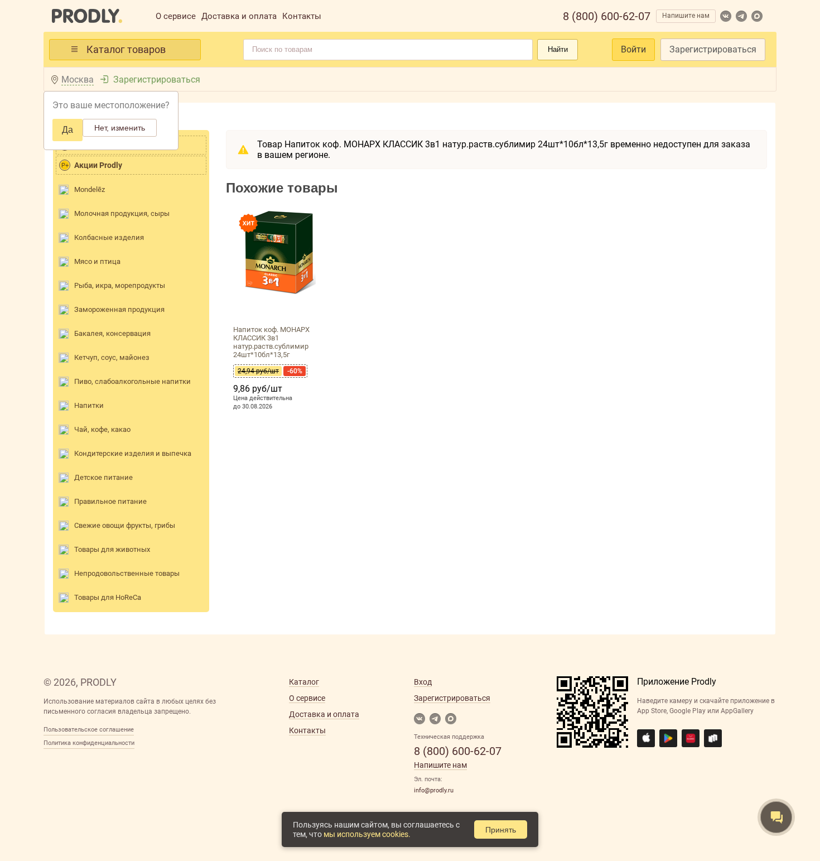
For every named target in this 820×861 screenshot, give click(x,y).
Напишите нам (686, 16)
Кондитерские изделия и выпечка (132, 453)
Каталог (304, 681)
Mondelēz (89, 189)
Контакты (301, 16)
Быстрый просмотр (280, 307)
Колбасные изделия (109, 237)
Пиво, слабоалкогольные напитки (132, 381)
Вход (423, 681)
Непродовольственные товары (127, 573)
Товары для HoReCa (107, 597)
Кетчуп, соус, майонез (111, 357)
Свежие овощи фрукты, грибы (124, 525)
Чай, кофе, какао (102, 429)
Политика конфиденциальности (89, 743)
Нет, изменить (119, 127)
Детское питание (103, 477)
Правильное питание (110, 501)
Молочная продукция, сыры (122, 213)
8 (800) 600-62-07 (606, 16)
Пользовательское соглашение (89, 729)
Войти (633, 49)
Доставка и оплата (239, 16)
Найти (558, 49)
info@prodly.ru (434, 790)
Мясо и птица (97, 261)
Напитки (89, 405)
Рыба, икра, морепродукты (119, 285)
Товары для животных (112, 549)
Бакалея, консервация (112, 333)
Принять (500, 829)
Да (67, 129)
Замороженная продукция (119, 309)
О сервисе (176, 16)
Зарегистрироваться (712, 49)
